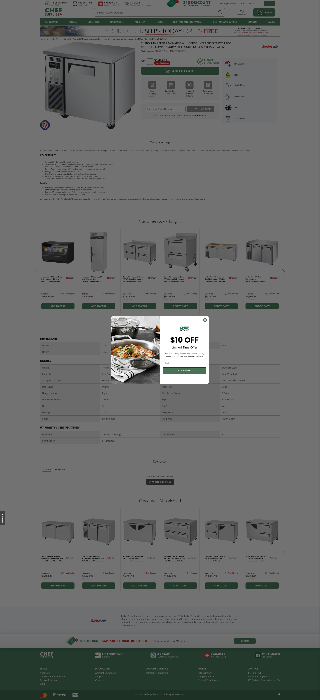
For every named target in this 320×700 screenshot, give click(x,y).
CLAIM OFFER (184, 371)
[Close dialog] (205, 320)
